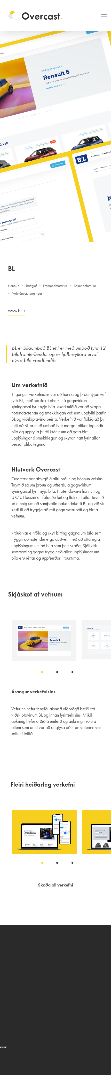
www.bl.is (16, 310)
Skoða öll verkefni (55, 885)
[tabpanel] (44, 640)
